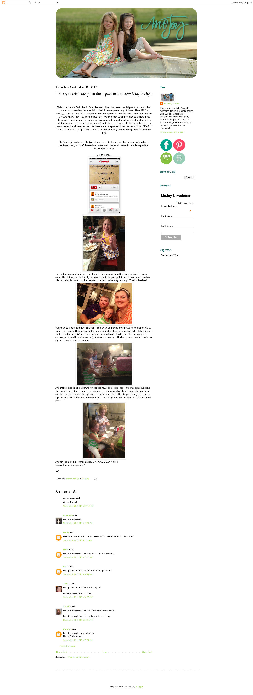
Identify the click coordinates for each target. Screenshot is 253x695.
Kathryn (67, 629)
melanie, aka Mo (171, 103)
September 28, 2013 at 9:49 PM (78, 574)
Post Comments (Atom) (79, 657)
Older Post (147, 652)
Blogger (139, 687)
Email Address (176, 206)
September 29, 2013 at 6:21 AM (78, 640)
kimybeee (68, 515)
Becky (66, 532)
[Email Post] (95, 479)
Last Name (167, 226)
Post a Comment (67, 646)
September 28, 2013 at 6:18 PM (78, 557)
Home (105, 652)
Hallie (66, 549)
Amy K (66, 606)
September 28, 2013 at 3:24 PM (78, 523)
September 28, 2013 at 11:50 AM (78, 506)
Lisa (65, 566)
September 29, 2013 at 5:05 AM (78, 620)
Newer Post (61, 652)
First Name (167, 216)
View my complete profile (171, 132)
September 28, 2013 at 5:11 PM (77, 540)
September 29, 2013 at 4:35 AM (78, 597)
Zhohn (66, 583)
